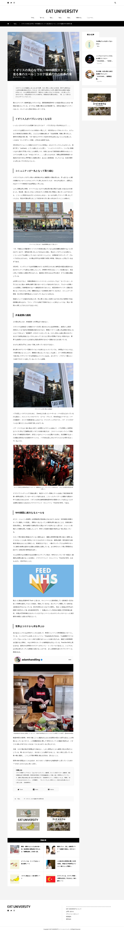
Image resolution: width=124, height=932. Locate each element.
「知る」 (60, 17)
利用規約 (68, 916)
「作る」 (32, 17)
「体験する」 (79, 17)
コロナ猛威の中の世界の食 (37, 798)
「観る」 (68, 17)
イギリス (28, 798)
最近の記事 (90, 34)
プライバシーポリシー (72, 914)
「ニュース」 (90, 17)
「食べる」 (42, 17)
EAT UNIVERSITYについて (73, 909)
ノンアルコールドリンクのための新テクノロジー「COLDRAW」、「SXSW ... (104, 58)
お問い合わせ (70, 911)
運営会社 (68, 919)
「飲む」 (51, 17)
